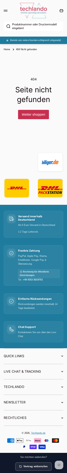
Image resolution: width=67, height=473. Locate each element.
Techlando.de (38, 433)
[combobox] (33, 26)
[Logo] (33, 10)
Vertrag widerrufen (35, 466)
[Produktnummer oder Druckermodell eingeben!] (7, 26)
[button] (61, 10)
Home (7, 49)
